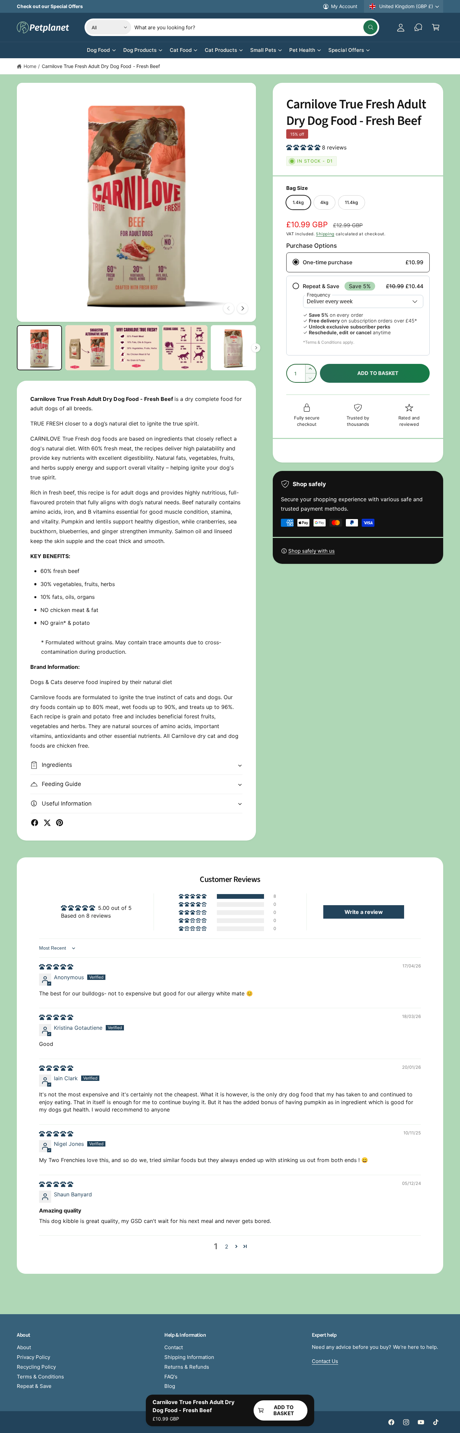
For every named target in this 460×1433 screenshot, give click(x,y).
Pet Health (302, 50)
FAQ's (170, 1376)
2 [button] (226, 1246)
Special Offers (346, 50)
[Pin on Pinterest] (59, 822)
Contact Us (325, 1361)
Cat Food (181, 50)
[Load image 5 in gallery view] (233, 347)
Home (30, 66)
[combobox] (256, 27)
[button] (436, 27)
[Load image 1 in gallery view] (39, 347)
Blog (169, 1386)
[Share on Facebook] (34, 822)
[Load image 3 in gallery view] (136, 347)
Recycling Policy (36, 1367)
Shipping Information (189, 1357)
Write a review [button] (363, 912)
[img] (56, 966)
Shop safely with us (311, 551)
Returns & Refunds (186, 1367)
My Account (344, 6)
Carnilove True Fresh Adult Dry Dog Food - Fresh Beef (101, 66)
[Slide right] (242, 308)
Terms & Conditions (40, 1376)
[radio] (358, 262)
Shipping (325, 233)
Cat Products (221, 50)
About (24, 1347)
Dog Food (98, 50)
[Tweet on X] (47, 822)
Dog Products (140, 50)
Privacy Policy (33, 1357)
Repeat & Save (34, 1386)
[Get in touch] (418, 27)
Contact (173, 1347)
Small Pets (263, 50)
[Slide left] (228, 308)
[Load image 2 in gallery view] (87, 347)
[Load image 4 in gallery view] (184, 347)
